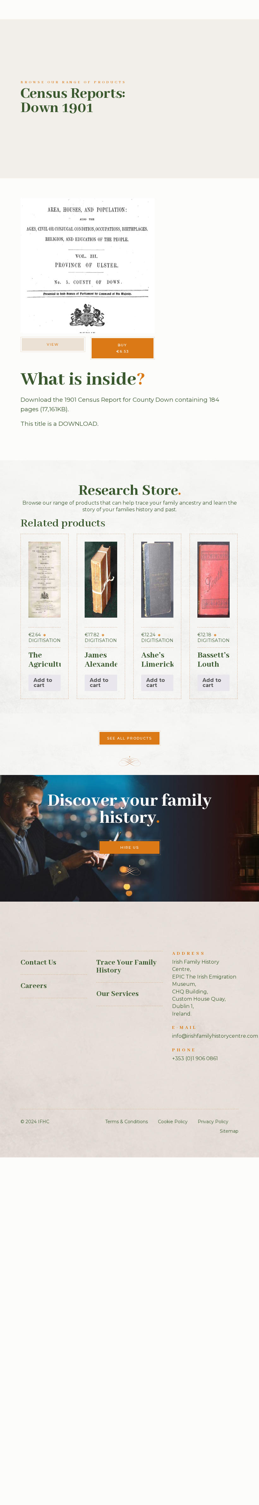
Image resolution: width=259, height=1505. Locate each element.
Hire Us (129, 847)
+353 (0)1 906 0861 (195, 1058)
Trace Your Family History (126, 966)
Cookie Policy (173, 1121)
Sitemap (229, 1131)
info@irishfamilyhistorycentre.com (215, 1036)
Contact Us (38, 962)
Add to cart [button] (42, 682)
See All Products (129, 738)
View (53, 344)
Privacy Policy (213, 1121)
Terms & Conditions (126, 1121)
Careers (34, 986)
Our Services (117, 994)
